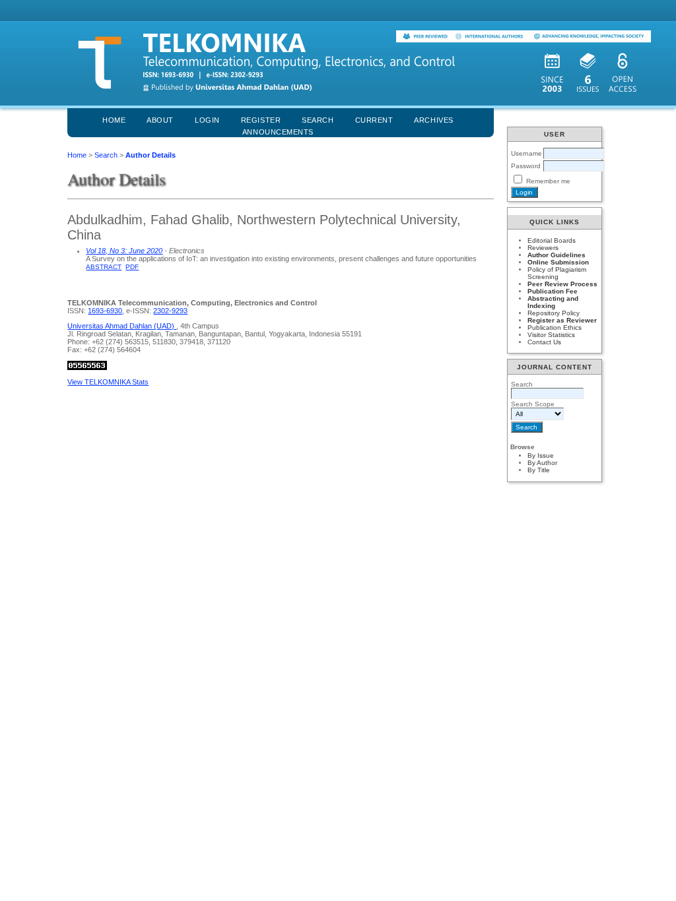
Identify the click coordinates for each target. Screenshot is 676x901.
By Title (538, 470)
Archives (433, 120)
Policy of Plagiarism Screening (556, 273)
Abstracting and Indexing (552, 302)
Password (526, 166)
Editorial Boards (551, 240)
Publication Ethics (554, 327)
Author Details (150, 155)
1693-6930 (105, 311)
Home (113, 120)
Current (374, 120)
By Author (542, 462)
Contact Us (544, 342)
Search (106, 155)
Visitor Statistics (551, 334)
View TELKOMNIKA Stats (108, 382)
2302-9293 (170, 311)
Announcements (278, 132)
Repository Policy (553, 313)
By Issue (540, 455)
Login (207, 120)
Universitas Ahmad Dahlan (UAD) (121, 326)
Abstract (103, 266)
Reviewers (542, 247)
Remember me (548, 181)
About (160, 120)
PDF (132, 266)
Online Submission (558, 262)
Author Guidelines (556, 255)
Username (526, 153)
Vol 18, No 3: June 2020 (124, 251)
